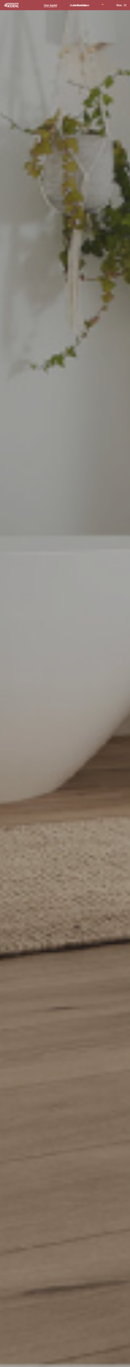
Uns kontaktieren (81, 5)
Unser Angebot (50, 5)
